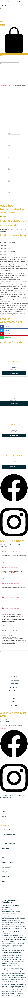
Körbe (3, 857)
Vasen (8, 85)
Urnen (3, 886)
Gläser (3, 839)
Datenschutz (14, 684)
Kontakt (4, 5)
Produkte (20, 2)
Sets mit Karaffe (6, 867)
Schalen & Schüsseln (8, 862)
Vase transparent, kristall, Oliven (14, 393)
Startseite (3, 85)
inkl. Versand (8, 225)
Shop (14, 709)
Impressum (14, 676)
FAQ (14, 698)
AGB (14, 694)
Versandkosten (14, 691)
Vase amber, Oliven (14, 362)
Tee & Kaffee (5, 876)
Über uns (11, 2)
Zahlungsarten (14, 687)
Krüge (3, 853)
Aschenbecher (6, 829)
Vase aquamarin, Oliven (14, 424)
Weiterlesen (14, 467)
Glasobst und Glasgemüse (9, 843)
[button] (14, 327)
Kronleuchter (6, 848)
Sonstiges (5, 872)
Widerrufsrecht (14, 680)
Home (3, 2)
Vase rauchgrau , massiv (14, 455)
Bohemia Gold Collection (9, 834)
